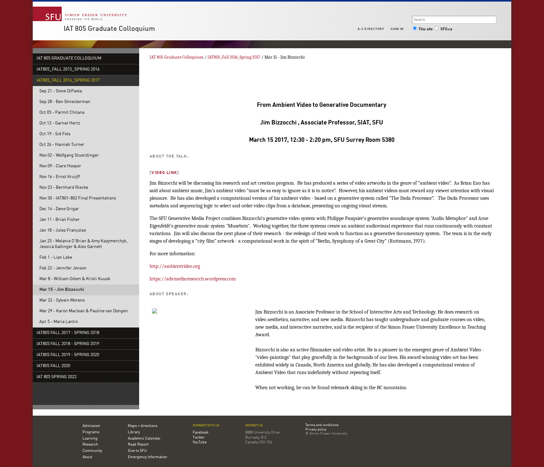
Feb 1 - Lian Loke (55, 258)
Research (90, 445)
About (87, 457)
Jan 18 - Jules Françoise (62, 230)
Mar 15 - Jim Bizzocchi (61, 290)
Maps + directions (142, 426)
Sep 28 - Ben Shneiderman (64, 102)
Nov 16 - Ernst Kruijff (59, 177)
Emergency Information (147, 457)
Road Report (138, 445)
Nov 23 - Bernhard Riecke (63, 188)
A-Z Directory (371, 29)
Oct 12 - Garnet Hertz (59, 123)
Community (92, 451)
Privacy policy (315, 429)
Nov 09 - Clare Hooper (60, 166)
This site (425, 29)
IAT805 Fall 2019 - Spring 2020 (68, 355)
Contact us (254, 425)
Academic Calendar (144, 439)
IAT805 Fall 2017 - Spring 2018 (68, 333)
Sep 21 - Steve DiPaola (60, 91)
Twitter (199, 438)
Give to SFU (137, 451)
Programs (90, 432)
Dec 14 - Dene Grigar (59, 209)
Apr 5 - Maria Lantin (58, 322)
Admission (91, 426)
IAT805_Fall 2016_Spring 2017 (68, 80)
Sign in (397, 29)
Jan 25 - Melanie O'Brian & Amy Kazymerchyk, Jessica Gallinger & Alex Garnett (83, 244)
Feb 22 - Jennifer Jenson (63, 268)
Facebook (200, 433)
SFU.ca (446, 29)
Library (134, 432)
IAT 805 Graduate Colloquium (109, 29)
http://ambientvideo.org (175, 266)
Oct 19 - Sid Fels (55, 134)
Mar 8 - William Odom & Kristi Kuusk (74, 279)
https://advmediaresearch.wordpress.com (193, 279)
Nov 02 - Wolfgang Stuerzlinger (69, 155)
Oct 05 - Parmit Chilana (61, 113)
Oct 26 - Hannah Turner (61, 145)
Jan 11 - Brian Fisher (59, 220)
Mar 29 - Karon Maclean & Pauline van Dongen (83, 311)
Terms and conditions (321, 425)
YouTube (200, 442)
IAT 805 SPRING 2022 (56, 377)
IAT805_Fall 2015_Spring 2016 (68, 69)
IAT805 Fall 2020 (53, 366)
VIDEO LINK (164, 173)
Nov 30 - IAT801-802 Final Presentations (77, 198)
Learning (90, 439)
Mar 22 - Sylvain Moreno (62, 300)
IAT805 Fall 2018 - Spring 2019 (68, 344)
